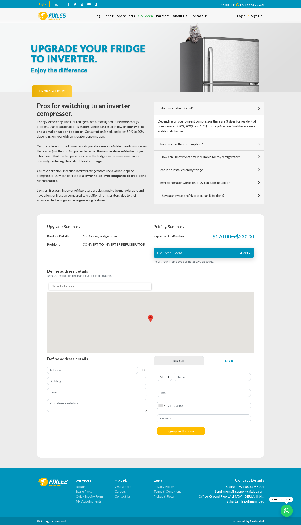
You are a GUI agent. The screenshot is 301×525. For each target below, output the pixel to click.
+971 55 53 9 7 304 (252, 4)
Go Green (145, 16)
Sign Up (257, 16)
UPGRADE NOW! (52, 91)
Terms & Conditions (167, 491)
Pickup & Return (165, 496)
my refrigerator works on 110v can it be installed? (195, 182)
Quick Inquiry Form (89, 496)
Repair (109, 16)
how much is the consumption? (181, 144)
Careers (120, 491)
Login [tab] (229, 360)
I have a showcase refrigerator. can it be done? (192, 195)
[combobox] (161, 405)
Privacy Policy (164, 486)
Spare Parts (126, 16)
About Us (180, 16)
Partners (163, 16)
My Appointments (88, 501)
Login (241, 16)
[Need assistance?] (287, 511)
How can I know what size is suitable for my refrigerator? (200, 157)
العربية (57, 4)
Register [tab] (179, 360)
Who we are (123, 486)
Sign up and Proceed (181, 431)
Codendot (257, 521)
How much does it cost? (177, 108)
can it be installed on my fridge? (182, 170)
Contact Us (199, 16)
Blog (96, 16)
